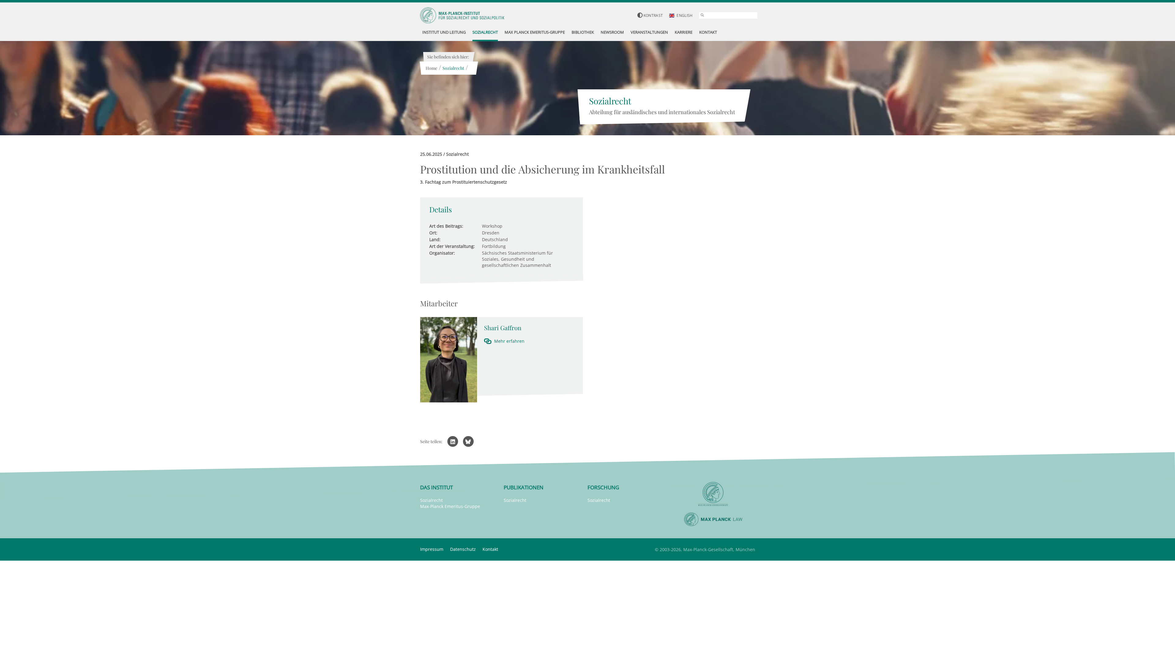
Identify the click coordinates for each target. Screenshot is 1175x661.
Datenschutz (463, 549)
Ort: (433, 233)
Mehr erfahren (509, 341)
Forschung (603, 487)
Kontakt (490, 549)
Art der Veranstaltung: (452, 246)
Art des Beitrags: (446, 226)
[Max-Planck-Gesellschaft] (713, 494)
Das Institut (436, 487)
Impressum (431, 549)
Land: (435, 239)
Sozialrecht (453, 68)
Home (431, 68)
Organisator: (442, 253)
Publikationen (523, 487)
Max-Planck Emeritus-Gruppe (450, 506)
